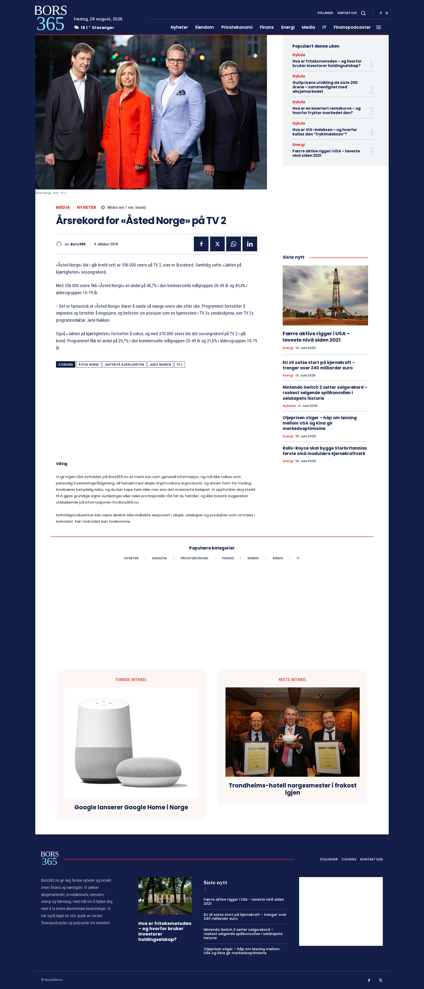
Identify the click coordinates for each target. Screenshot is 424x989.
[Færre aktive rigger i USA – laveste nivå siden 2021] (325, 295)
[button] (363, 13)
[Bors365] (60, 244)
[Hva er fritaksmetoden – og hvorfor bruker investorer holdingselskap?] (165, 896)
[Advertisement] (156, 417)
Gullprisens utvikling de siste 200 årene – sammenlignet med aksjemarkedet (325, 87)
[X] (387, 13)
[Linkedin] (249, 244)
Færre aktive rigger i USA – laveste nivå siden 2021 (326, 153)
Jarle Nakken (160, 364)
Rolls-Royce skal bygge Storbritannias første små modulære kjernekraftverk (325, 450)
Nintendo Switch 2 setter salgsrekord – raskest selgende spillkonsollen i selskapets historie (325, 392)
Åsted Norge (89, 364)
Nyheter (86, 207)
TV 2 (179, 364)
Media (63, 207)
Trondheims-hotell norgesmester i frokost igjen (293, 789)
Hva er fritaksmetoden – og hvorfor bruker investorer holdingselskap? (327, 63)
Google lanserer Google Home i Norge (131, 807)
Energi (298, 145)
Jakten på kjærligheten (124, 364)
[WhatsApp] (233, 244)
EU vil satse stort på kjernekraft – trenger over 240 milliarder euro (319, 365)
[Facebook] (381, 13)
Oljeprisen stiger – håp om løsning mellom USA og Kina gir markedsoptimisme (320, 423)
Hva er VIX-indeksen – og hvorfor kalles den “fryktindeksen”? (324, 132)
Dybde (298, 55)
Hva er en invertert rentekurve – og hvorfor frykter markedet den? (326, 110)
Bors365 (78, 244)
